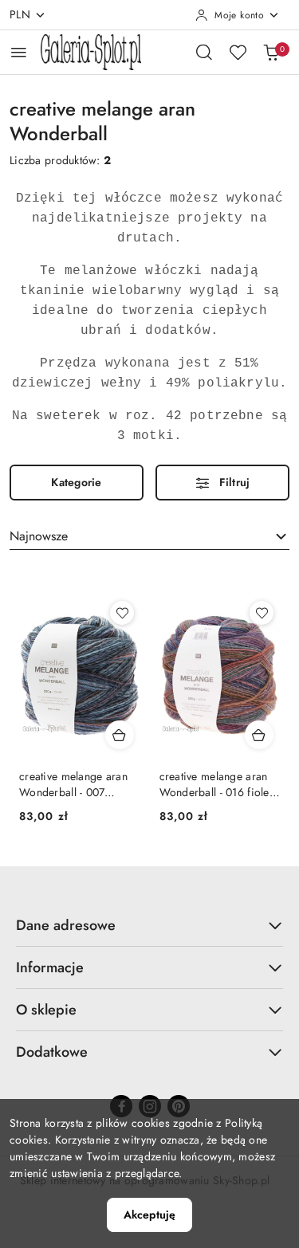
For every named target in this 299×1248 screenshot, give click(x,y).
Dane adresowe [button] (66, 925)
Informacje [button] (50, 967)
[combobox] (149, 536)
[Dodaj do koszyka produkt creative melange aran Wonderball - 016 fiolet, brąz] (259, 734)
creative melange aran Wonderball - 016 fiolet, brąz (217, 784)
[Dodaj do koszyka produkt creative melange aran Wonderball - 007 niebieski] (119, 734)
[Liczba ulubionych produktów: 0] (237, 52)
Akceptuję (149, 1214)
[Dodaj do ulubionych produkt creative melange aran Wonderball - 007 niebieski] (122, 613)
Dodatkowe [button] (52, 1052)
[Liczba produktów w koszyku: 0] (271, 52)
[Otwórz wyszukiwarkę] (204, 52)
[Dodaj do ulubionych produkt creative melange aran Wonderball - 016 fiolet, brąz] (261, 613)
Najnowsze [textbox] (39, 536)
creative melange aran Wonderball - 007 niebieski (73, 784)
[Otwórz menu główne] (19, 52)
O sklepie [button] (46, 1009)
